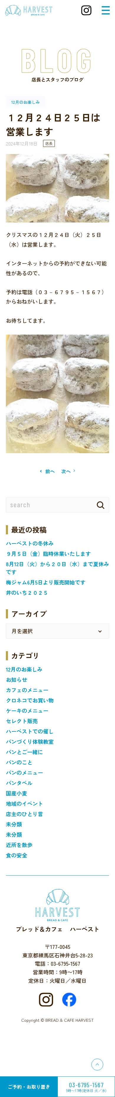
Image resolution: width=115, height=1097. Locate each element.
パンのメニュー (24, 772)
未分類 (14, 824)
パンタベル (19, 783)
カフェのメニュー (27, 690)
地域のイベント (24, 803)
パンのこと (19, 762)
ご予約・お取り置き (29, 1086)
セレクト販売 (22, 721)
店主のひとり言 (24, 814)
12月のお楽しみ (24, 669)
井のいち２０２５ (27, 592)
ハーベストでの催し (30, 731)
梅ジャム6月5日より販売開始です (46, 582)
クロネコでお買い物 (30, 700)
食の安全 (16, 855)
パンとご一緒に (24, 752)
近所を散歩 (19, 845)
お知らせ (16, 679)
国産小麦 (16, 793)
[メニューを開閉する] (106, 10)
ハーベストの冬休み (30, 543)
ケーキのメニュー (27, 710)
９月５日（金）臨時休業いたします (48, 553)
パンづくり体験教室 (30, 741)
